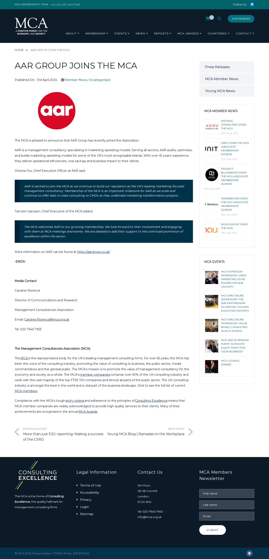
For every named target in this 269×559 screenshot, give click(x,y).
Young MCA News (220, 91)
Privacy (85, 500)
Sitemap (87, 514)
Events (121, 33)
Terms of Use (90, 485)
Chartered (217, 33)
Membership (95, 33)
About (70, 33)
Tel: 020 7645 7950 (150, 511)
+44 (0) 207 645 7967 (65, 4)
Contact (243, 33)
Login (84, 507)
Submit (213, 530)
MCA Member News (221, 79)
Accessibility (89, 492)
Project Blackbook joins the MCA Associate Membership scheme (234, 176)
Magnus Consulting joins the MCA (233, 124)
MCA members (26, 391)
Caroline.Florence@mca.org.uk (46, 319)
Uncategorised (99, 80)
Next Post (146, 431)
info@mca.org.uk (150, 517)
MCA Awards (188, 33)
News (140, 33)
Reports (161, 33)
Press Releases (217, 67)
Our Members (241, 18)
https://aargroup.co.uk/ (93, 252)
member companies (95, 375)
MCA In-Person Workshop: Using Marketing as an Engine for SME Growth (234, 279)
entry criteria (75, 401)
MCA (24, 358)
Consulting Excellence (151, 401)
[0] (207, 20)
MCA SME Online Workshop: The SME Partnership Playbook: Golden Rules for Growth (235, 303)
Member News (76, 80)
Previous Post (63, 434)
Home (19, 50)
